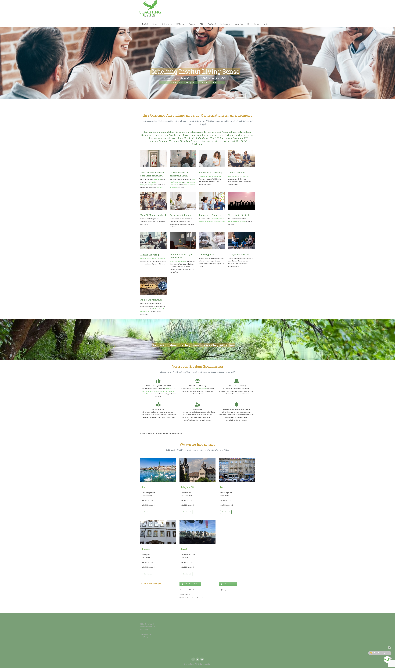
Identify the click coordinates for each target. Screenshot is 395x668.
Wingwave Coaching (239, 254)
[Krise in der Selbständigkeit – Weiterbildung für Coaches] (241, 240)
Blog (248, 24)
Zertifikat (145, 24)
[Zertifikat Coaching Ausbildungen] (212, 158)
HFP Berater (181, 24)
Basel (184, 549)
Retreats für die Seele (239, 215)
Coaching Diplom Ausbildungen (238, 176)
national (194, 388)
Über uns (257, 24)
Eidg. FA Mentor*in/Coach (153, 215)
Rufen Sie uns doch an (192, 584)
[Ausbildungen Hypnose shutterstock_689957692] (212, 240)
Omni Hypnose (206, 254)
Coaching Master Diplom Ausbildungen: (153, 258)
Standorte (160, 187)
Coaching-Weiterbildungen (178, 261)
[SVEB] (212, 201)
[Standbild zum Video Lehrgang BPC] (183, 158)
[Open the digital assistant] (387, 659)
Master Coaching (149, 254)
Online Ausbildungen (180, 215)
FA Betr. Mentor (167, 24)
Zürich (145, 487)
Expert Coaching (236, 172)
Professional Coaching (210, 172)
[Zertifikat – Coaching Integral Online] (183, 201)
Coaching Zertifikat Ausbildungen (210, 176)
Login (266, 24)
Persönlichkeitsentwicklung (237, 221)
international (203, 388)
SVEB (201, 24)
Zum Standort (148, 512)
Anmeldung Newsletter (152, 299)
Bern (222, 487)
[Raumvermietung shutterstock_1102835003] (183, 240)
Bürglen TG (187, 487)
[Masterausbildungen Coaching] (153, 240)
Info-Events (157, 179)
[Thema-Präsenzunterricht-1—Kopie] (153, 158)
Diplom (155, 24)
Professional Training (210, 215)
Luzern (146, 549)
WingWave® (212, 24)
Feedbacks (169, 388)
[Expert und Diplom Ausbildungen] (241, 158)
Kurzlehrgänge (225, 24)
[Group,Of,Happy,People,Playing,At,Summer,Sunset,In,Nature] (241, 201)
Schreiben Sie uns (229, 584)
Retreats (192, 24)
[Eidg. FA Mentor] (153, 201)
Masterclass (239, 24)
